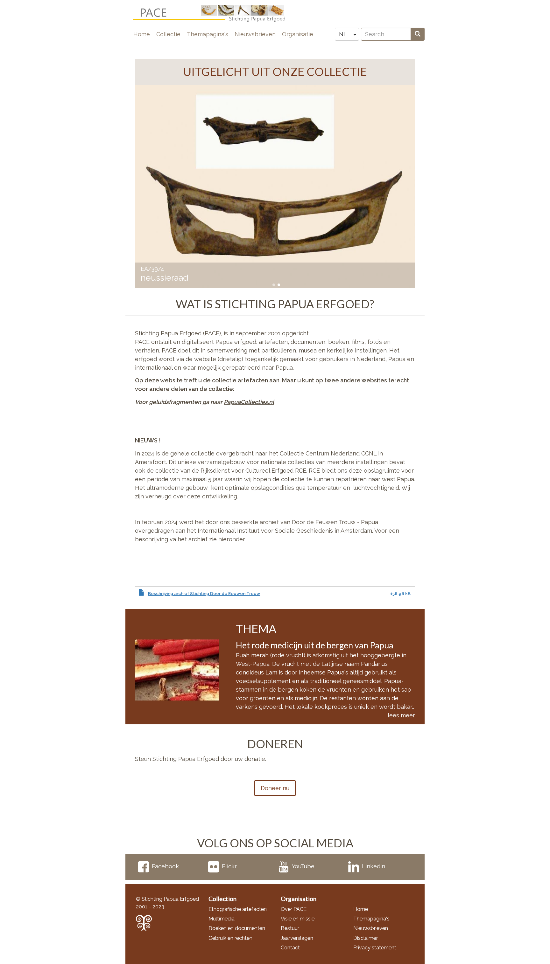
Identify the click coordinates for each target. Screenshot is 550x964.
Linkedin (373, 866)
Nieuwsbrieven (255, 34)
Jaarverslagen (297, 938)
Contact (290, 948)
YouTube (303, 866)
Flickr (229, 866)
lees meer (401, 715)
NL (343, 34)
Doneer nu (275, 788)
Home (141, 34)
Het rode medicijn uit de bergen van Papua (314, 645)
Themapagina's (207, 34)
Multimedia (221, 919)
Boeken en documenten (236, 928)
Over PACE (294, 909)
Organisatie (297, 34)
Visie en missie (297, 919)
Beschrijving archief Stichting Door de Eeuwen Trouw (204, 593)
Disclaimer (365, 938)
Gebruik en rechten (230, 938)
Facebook (165, 866)
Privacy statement (374, 948)
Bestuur (290, 928)
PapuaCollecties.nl (249, 402)
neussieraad (164, 278)
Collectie (168, 34)
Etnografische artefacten (237, 909)
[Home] (214, 13)
